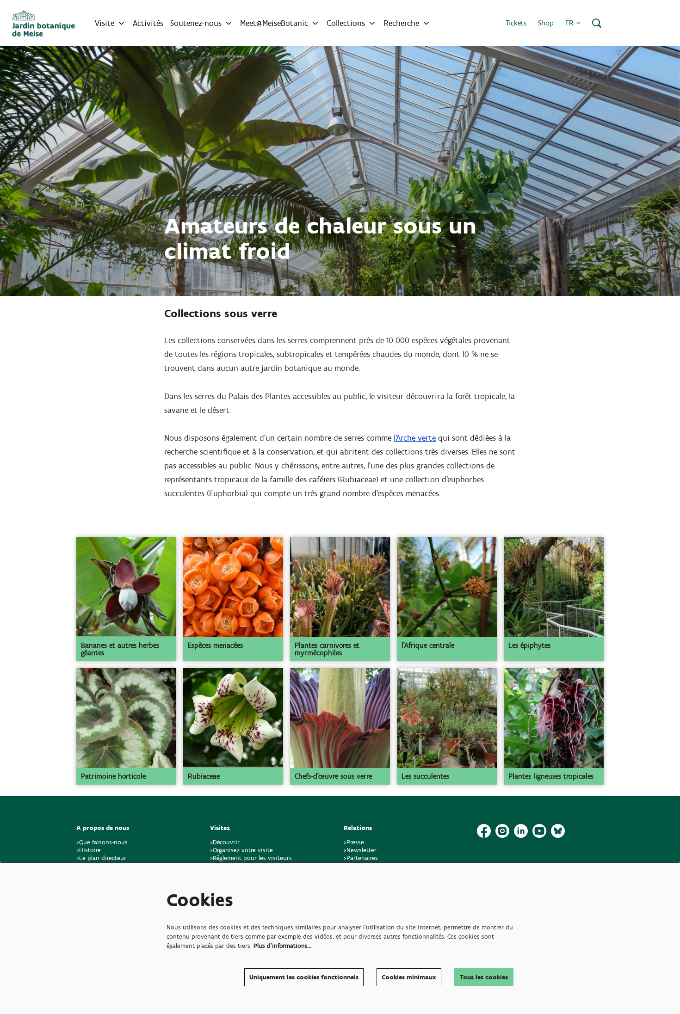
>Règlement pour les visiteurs (251, 858)
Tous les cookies (484, 977)
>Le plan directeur (102, 858)
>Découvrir (225, 842)
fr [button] (570, 23)
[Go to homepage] (43, 23)
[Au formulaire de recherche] (597, 23)
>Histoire (88, 850)
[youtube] (539, 831)
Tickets (516, 22)
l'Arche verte (415, 438)
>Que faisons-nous (102, 842)
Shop (546, 22)
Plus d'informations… (282, 946)
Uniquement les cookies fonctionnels (304, 977)
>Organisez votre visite (241, 850)
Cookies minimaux (409, 977)
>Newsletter (360, 850)
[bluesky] (558, 831)
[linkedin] (521, 831)
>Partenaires (361, 858)
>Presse (354, 842)
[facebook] (484, 831)
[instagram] (502, 831)
